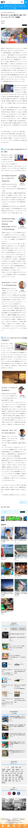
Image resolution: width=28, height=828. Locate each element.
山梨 (5, 773)
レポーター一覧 (15, 819)
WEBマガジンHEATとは (5, 819)
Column (2, 23)
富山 (19, 771)
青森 (6, 780)
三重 (12, 767)
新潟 (13, 775)
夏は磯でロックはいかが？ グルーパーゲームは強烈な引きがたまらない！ (17, 751)
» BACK (4, 512)
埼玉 (22, 769)
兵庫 (3, 769)
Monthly (22, 629)
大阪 (6, 771)
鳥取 (20, 780)
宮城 (13, 771)
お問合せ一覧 (22, 819)
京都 (16, 767)
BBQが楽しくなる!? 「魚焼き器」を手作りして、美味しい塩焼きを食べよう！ (17, 726)
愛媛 (6, 775)
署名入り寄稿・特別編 (5, 507)
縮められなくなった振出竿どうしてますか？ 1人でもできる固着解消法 (20, 686)
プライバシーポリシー (17, 820)
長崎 (22, 779)
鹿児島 (3, 782)
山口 (22, 771)
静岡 (9, 780)
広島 (21, 773)
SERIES (15, 5)
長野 (3, 780)
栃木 (21, 775)
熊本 (13, 777)
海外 (6, 777)
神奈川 (20, 777)
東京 (16, 775)
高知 (17, 780)
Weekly (14, 629)
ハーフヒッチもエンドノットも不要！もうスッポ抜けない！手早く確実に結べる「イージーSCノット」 (8, 702)
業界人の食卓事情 (18, 575)
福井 (3, 779)
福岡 (6, 779)
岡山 (11, 773)
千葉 (13, 769)
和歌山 (18, 769)
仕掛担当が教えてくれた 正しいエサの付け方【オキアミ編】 (20, 700)
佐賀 (20, 767)
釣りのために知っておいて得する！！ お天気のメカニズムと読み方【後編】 (7, 593)
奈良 (10, 771)
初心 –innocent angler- (6, 575)
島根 (18, 773)
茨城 (19, 779)
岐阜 (8, 773)
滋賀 (10, 777)
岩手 (15, 773)
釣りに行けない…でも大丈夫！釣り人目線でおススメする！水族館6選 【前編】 (21, 593)
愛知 (9, 775)
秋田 (13, 779)
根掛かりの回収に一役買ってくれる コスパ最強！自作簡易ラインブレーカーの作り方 (17, 743)
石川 (16, 777)
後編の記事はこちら (23, 502)
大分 (3, 771)
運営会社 (8, 820)
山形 (3, 773)
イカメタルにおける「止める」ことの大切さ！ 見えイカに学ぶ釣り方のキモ (17, 734)
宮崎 (16, 771)
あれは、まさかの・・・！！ (6, 557)
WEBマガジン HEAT (8, 5)
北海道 (8, 769)
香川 (14, 780)
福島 (10, 779)
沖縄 (3, 777)
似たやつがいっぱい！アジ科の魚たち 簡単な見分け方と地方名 (20, 671)
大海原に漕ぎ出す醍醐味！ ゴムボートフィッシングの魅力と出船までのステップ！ (17, 718)
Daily (6, 629)
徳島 (3, 775)
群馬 (16, 779)
